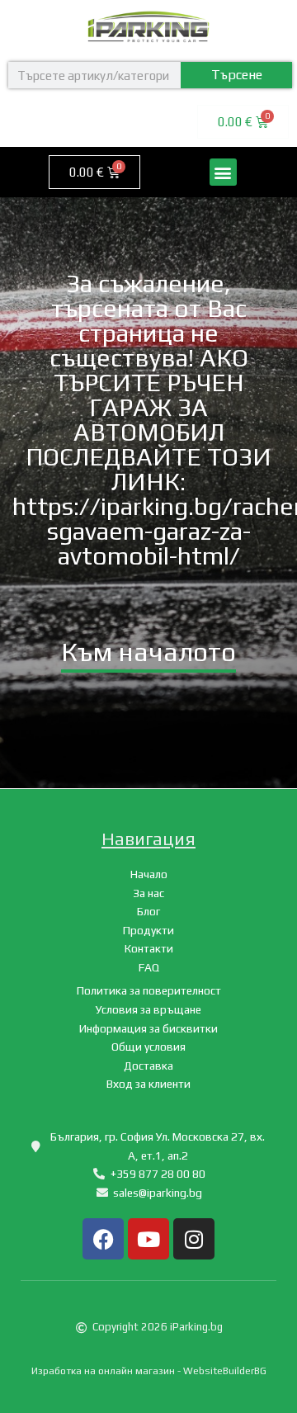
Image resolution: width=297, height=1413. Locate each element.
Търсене (236, 75)
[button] (223, 172)
